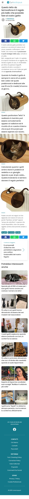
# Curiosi (11, 232)
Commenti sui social (14, 470)
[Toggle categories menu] (2, 2)
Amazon (3, 112)
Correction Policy (14, 461)
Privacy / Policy (14, 479)
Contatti (14, 446)
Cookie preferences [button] (14, 482)
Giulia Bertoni (10, 18)
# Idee (18, 232)
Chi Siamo (14, 442)
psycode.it (14, 449)
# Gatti (4, 232)
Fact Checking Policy (14, 457)
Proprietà (14, 467)
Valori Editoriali (14, 464)
